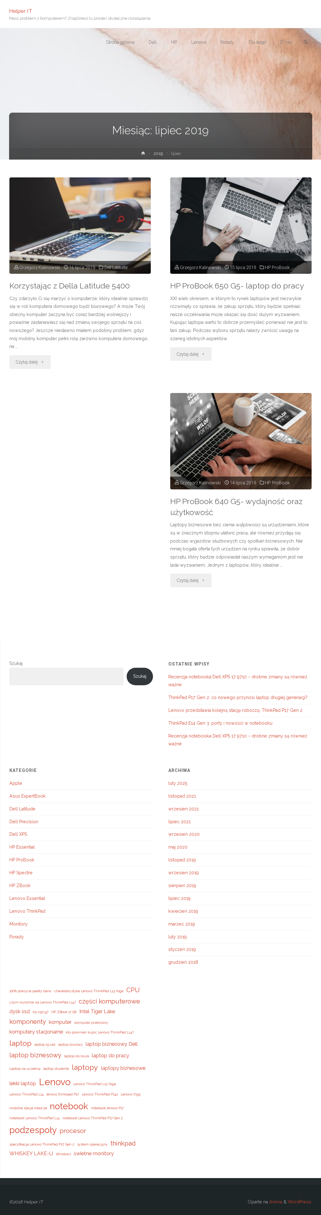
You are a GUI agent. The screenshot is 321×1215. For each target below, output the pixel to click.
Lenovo (55, 1081)
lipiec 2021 (179, 821)
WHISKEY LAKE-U (31, 1153)
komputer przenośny (91, 1022)
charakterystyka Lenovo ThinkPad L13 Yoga (89, 991)
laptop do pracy (110, 1056)
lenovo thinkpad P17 (62, 1094)
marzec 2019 (181, 924)
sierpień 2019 (182, 885)
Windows (63, 1154)
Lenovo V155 (130, 1094)
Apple (15, 783)
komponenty (27, 1021)
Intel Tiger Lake (97, 1011)
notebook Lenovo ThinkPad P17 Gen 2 (92, 1118)
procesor (73, 1131)
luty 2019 (177, 936)
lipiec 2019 (179, 898)
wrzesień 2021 (183, 808)
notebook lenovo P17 (107, 1108)
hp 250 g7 (41, 1012)
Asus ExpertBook (27, 796)
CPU (133, 990)
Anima (275, 1201)
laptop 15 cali (44, 1044)
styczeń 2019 (182, 949)
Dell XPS (18, 834)
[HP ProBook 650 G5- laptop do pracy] (241, 225)
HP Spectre (21, 872)
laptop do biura (76, 1056)
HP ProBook (277, 267)
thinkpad (123, 1143)
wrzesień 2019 (183, 872)
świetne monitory (94, 1153)
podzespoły (33, 1130)
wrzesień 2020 (184, 834)
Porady (16, 936)
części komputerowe (109, 1001)
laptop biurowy (70, 1044)
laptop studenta (56, 1068)
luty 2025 (177, 783)
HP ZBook (20, 885)
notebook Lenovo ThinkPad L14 (34, 1118)
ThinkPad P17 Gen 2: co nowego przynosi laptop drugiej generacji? (238, 697)
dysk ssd (19, 1011)
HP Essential (22, 847)
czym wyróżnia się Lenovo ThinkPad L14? (42, 1002)
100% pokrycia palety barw (30, 991)
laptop (20, 1043)
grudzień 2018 (183, 962)
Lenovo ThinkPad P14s (100, 1094)
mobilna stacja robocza (28, 1108)
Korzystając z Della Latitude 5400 (69, 285)
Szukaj (16, 663)
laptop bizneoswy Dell (112, 1044)
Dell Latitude (116, 267)
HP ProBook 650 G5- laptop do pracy (237, 285)
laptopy (85, 1067)
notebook (69, 1106)
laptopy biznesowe (123, 1068)
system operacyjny (92, 1144)
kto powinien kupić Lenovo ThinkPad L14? (100, 1032)
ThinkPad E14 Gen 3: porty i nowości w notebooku (220, 723)
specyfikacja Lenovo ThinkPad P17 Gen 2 (41, 1144)
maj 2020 (177, 847)
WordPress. (300, 1201)
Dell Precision (23, 821)
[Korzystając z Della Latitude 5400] (80, 225)
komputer (60, 1022)
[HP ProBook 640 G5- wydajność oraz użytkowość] (241, 441)
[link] (305, 42)
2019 (158, 153)
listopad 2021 (182, 796)
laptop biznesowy (35, 1055)
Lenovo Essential (27, 898)
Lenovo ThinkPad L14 (26, 1094)
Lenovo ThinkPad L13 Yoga (94, 1084)
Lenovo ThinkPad (27, 911)
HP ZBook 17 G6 (63, 1012)
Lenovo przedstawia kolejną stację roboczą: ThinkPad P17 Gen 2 (235, 710)
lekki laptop (22, 1083)
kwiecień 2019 (183, 911)
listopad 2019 (182, 859)
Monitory (18, 924)
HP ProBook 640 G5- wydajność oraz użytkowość (236, 507)
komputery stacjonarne (36, 1032)
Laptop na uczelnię (24, 1068)
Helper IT (20, 11)
